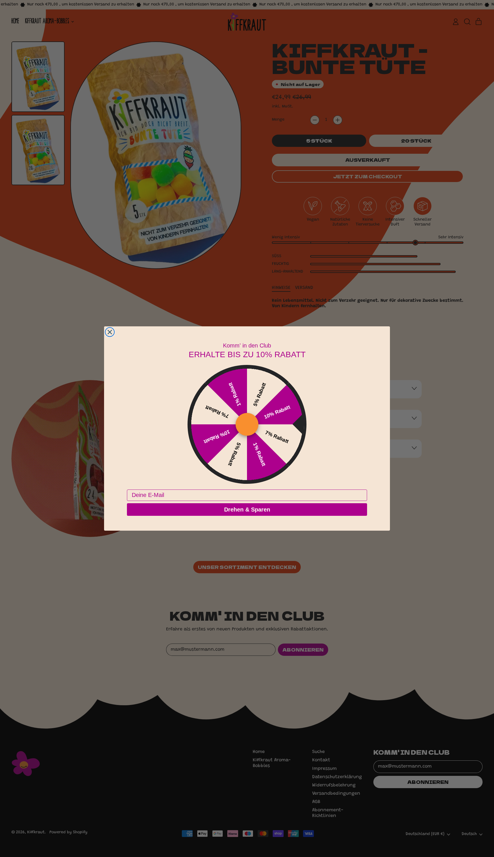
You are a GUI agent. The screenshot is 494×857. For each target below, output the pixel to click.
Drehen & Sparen (247, 509)
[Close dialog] (109, 332)
